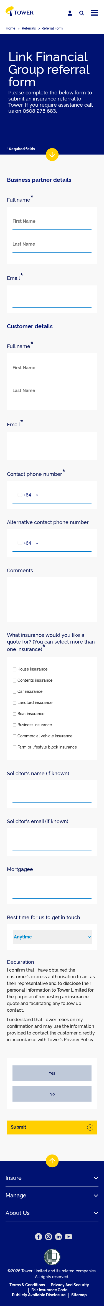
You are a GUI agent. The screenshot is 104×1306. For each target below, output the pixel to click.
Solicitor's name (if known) (38, 773)
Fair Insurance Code (49, 1290)
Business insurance (34, 725)
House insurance (32, 669)
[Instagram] (49, 1236)
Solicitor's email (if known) (37, 821)
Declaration (20, 962)
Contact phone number (36, 474)
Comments (20, 570)
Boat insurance (30, 713)
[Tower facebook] (39, 1236)
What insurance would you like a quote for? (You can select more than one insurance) (51, 642)
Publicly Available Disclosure (38, 1295)
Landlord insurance (34, 702)
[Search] (81, 13)
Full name (20, 199)
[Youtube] (68, 1236)
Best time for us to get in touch (43, 917)
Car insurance (29, 691)
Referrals (29, 28)
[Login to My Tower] (70, 13)
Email (15, 278)
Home (10, 28)
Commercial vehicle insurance (44, 736)
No (52, 1094)
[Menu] (94, 13)
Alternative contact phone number (48, 522)
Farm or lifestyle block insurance (47, 747)
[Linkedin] (59, 1236)
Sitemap (79, 1295)
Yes (52, 1073)
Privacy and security (70, 1285)
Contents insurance (34, 680)
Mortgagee (20, 869)
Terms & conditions (27, 1285)
